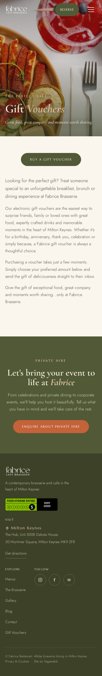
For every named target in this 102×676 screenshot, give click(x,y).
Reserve (67, 9)
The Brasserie (15, 589)
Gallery (10, 600)
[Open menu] (91, 9)
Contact (11, 621)
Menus (10, 579)
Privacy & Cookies (17, 661)
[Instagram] (40, 580)
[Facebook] (54, 580)
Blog (8, 611)
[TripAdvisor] (69, 580)
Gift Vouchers (15, 632)
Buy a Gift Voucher (51, 159)
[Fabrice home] (16, 10)
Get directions (16, 553)
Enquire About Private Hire (51, 426)
